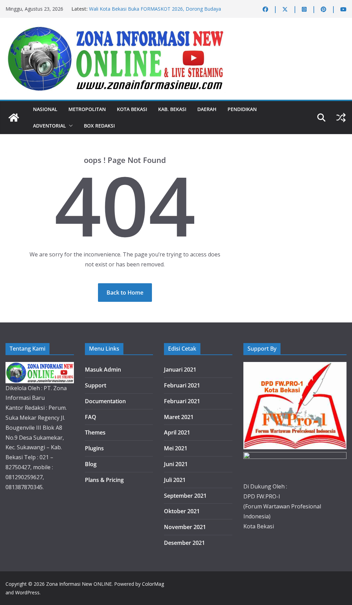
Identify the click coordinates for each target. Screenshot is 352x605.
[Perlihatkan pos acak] (341, 117)
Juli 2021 (175, 480)
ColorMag (153, 584)
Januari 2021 (180, 369)
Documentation (105, 401)
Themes (95, 432)
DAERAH (207, 109)
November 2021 (185, 527)
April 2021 (177, 432)
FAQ (90, 417)
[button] (69, 126)
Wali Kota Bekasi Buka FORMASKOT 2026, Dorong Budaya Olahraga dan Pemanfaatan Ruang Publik (155, 12)
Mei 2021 (175, 448)
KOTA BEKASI (132, 109)
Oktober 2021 (182, 511)
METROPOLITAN (87, 109)
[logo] (40, 367)
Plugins (94, 448)
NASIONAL (45, 109)
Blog (91, 464)
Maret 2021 (179, 417)
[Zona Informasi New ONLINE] (13, 117)
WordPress (27, 592)
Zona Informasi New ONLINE (79, 584)
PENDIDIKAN (242, 109)
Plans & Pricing (104, 480)
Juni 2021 (176, 464)
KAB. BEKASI (172, 109)
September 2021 (185, 495)
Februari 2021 (182, 385)
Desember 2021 (184, 543)
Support (95, 385)
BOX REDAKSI (99, 125)
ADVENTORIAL (49, 125)
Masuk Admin (103, 369)
